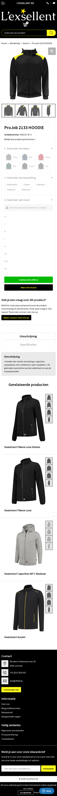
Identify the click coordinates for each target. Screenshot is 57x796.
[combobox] (24, 33)
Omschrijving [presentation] (28, 336)
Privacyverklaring (9, 734)
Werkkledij (15, 43)
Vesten (26, 43)
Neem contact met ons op (16, 317)
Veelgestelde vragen (11, 716)
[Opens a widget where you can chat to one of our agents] (46, 791)
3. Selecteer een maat (17, 200)
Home (4, 43)
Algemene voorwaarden (12, 730)
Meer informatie (28, 287)
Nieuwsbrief (7, 712)
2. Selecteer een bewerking (20, 177)
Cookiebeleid (7, 738)
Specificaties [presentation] (28, 344)
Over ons (5, 704)
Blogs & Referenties (10, 708)
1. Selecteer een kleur (16, 148)
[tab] (28, 336)
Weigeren (37, 792)
